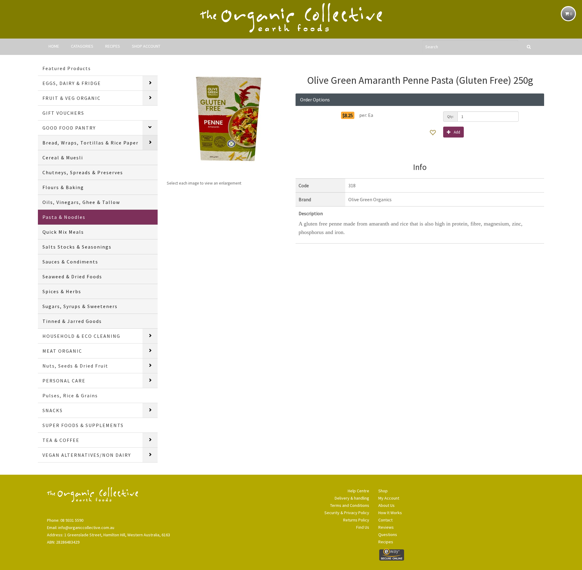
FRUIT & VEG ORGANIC (71, 98)
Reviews (386, 527)
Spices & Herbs (61, 291)
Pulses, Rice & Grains (70, 395)
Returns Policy (356, 520)
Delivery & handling (352, 498)
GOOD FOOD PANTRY (69, 128)
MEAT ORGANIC (62, 351)
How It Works (390, 512)
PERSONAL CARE (63, 381)
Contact (385, 520)
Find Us (362, 527)
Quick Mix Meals (63, 232)
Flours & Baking (63, 187)
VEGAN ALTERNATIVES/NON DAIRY (86, 455)
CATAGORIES (82, 46)
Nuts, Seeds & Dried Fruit (75, 366)
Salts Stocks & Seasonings (77, 247)
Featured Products (66, 68)
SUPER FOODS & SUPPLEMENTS (83, 425)
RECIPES (112, 46)
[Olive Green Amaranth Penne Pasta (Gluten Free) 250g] (226, 119)
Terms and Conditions (349, 505)
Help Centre (358, 491)
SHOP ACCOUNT (146, 46)
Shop (383, 491)
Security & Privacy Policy (346, 512)
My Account (388, 498)
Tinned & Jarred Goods (72, 321)
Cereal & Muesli (62, 157)
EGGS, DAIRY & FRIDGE (71, 83)
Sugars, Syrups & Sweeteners (80, 306)
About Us (386, 505)
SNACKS (52, 410)
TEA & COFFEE (60, 440)
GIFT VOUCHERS (63, 113)
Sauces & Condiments (70, 262)
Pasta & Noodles (63, 217)
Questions (387, 534)
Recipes (385, 542)
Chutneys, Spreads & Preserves (82, 172)
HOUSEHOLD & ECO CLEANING (81, 336)
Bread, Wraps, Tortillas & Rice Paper (90, 143)
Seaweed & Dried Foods (72, 276)
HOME (53, 46)
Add (457, 132)
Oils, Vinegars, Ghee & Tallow (81, 202)
